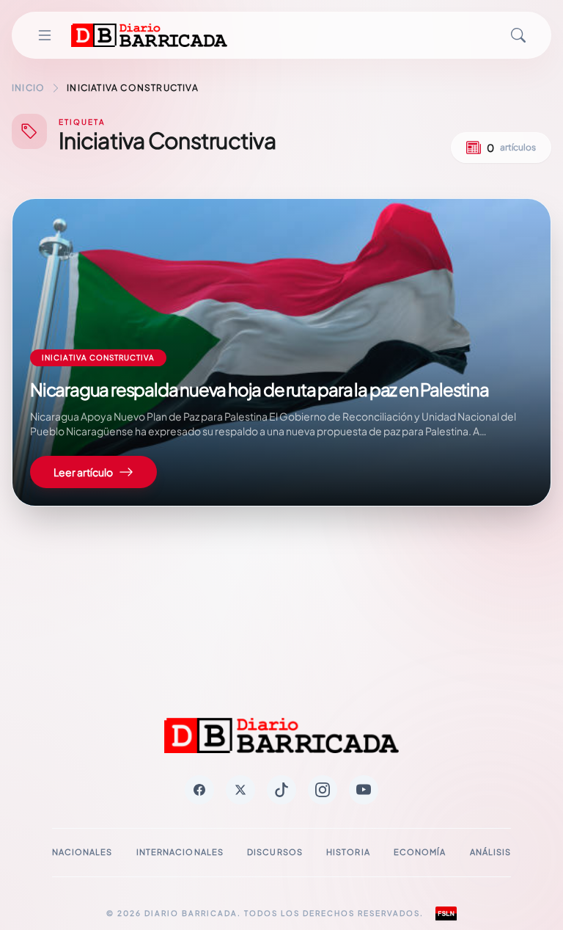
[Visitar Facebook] (199, 789)
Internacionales (180, 852)
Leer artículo (83, 472)
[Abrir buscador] (518, 35)
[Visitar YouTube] (363, 789)
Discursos (275, 852)
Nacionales (82, 852)
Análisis (491, 852)
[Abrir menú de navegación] (44, 35)
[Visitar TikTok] (281, 789)
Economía (420, 852)
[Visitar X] (240, 789)
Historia (348, 852)
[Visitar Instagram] (322, 789)
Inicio (28, 87)
